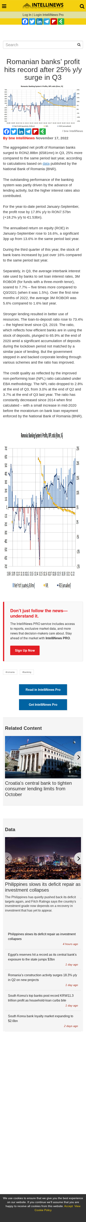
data (46, 164)
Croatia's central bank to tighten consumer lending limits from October (38, 788)
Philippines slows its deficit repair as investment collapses (43, 887)
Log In (27, 15)
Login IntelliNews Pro (49, 15)
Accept (68, 1206)
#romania (10, 672)
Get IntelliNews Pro (43, 704)
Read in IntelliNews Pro (43, 689)
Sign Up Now (25, 650)
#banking (26, 672)
